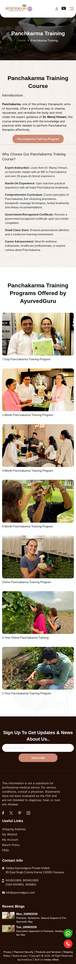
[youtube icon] (64, 9)
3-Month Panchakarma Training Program (27, 470)
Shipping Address (14, 829)
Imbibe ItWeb (51, 959)
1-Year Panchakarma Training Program (26, 693)
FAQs (5, 850)
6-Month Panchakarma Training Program (27, 526)
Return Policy (11, 845)
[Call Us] (68, 943)
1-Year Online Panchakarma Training (25, 637)
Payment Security (23, 952)
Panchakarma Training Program (38, 139)
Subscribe (38, 758)
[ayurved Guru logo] (19, 8)
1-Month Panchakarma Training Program (27, 414)
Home (22, 40)
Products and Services (49, 952)
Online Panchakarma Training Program (26, 582)
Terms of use (19, 955)
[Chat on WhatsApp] (68, 933)
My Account (10, 839)
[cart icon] (56, 8)
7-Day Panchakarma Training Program (26, 359)
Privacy (7, 952)
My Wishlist (9, 834)
